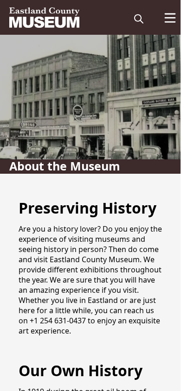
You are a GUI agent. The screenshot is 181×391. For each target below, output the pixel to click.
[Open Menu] (170, 17)
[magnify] (138, 18)
